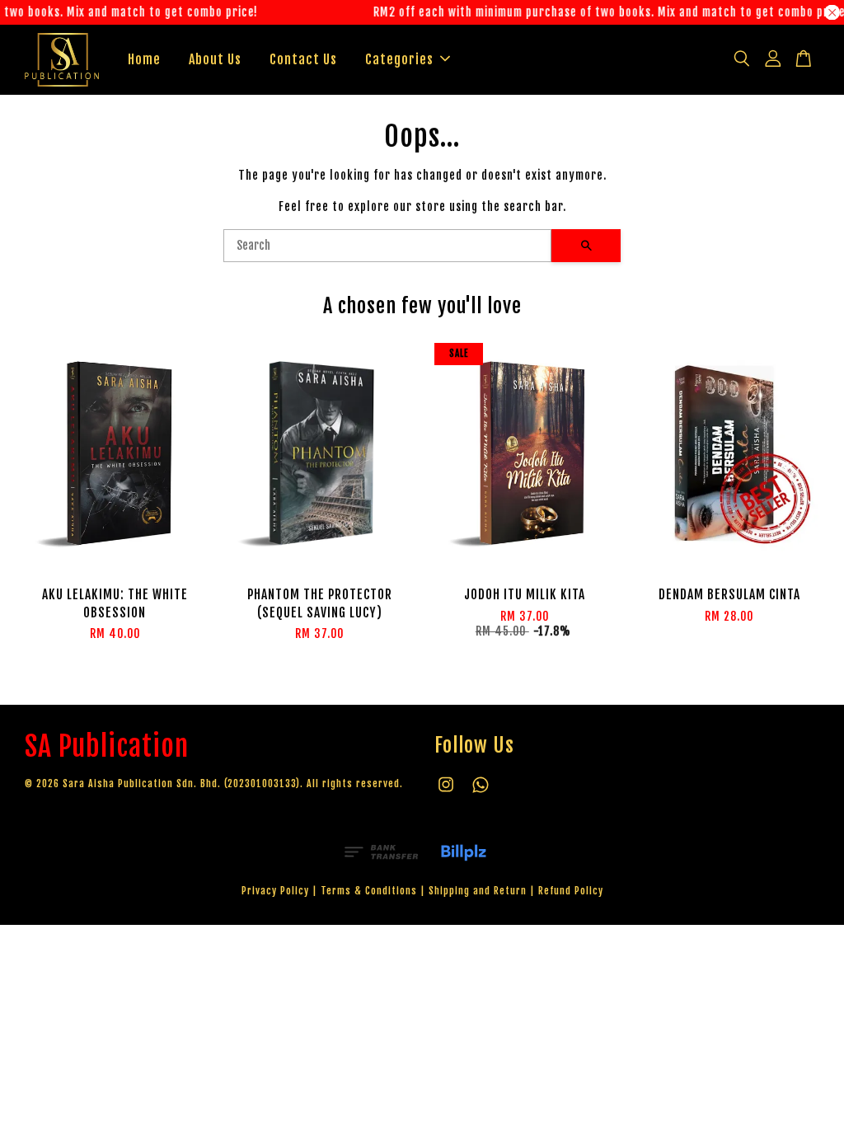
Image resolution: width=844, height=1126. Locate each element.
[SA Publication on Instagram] (445, 792)
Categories (399, 59)
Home (144, 59)
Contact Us (303, 59)
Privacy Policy (275, 890)
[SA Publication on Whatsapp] (480, 792)
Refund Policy (570, 890)
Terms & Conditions (369, 890)
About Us (215, 59)
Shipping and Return (478, 890)
